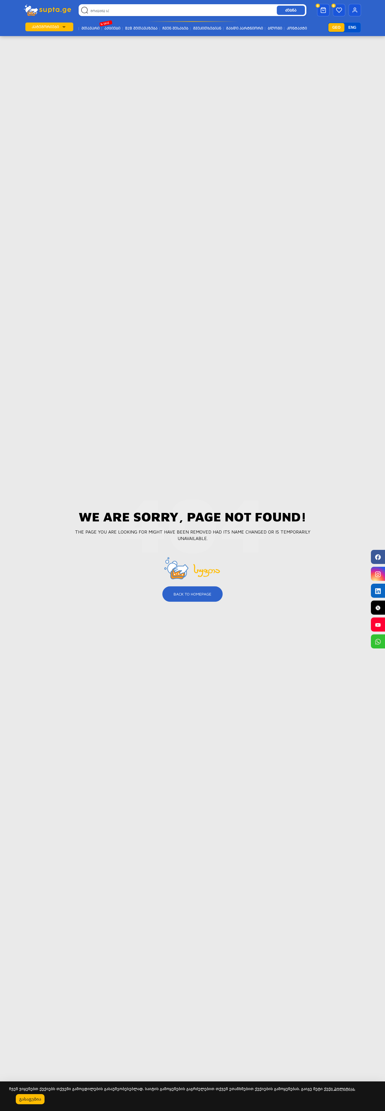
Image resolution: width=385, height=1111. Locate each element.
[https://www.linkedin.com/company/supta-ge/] (378, 591)
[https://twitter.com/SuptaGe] (378, 608)
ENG (352, 27)
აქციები (112, 28)
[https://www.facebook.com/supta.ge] (378, 557)
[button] (64, 27)
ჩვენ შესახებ (175, 28)
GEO (336, 27)
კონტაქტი (297, 28)
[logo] (47, 10)
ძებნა (291, 10)
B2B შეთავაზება (141, 28)
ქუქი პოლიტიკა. (339, 1088)
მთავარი (90, 28)
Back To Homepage (192, 594)
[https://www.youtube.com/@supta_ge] (378, 624)
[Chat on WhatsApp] (378, 641)
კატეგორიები (45, 27)
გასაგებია (30, 1099)
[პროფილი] (355, 10)
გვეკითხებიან (207, 28)
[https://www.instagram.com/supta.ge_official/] (378, 574)
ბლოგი (275, 28)
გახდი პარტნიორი (244, 28)
